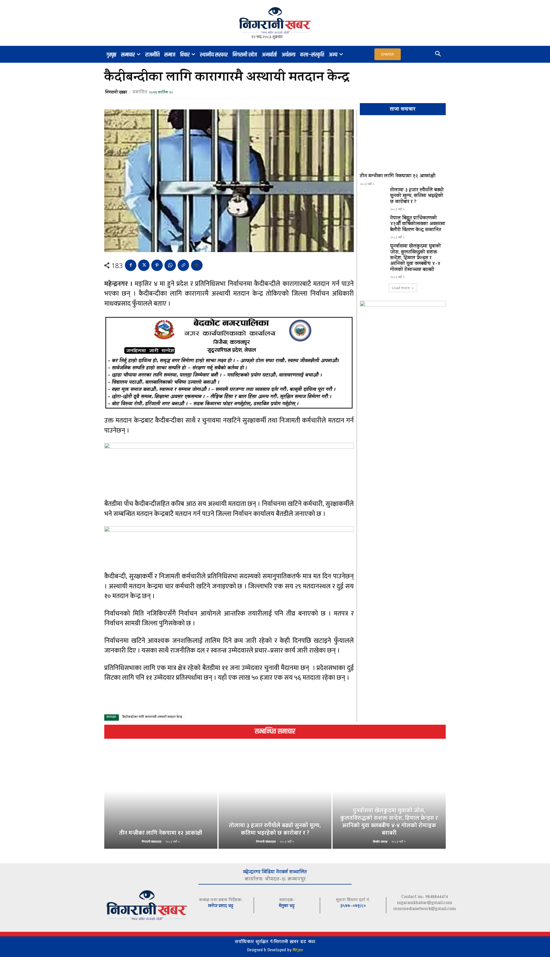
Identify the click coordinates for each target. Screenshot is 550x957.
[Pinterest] (157, 265)
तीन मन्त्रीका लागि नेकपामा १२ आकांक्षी (397, 176)
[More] (197, 265)
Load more (401, 287)
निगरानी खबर (116, 93)
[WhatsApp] (170, 265)
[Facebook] (130, 265)
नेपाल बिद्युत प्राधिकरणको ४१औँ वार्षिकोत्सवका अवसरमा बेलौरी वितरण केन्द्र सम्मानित (417, 224)
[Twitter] (144, 265)
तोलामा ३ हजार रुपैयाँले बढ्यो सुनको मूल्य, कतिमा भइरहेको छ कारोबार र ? (417, 196)
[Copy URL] (183, 265)
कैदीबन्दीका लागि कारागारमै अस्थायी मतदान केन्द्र (152, 717)
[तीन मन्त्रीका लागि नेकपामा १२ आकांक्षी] (403, 147)
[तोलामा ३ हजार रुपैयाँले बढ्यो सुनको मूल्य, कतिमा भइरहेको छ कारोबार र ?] (373, 198)
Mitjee (297, 949)
